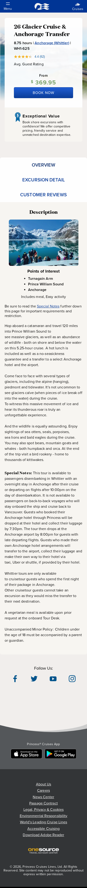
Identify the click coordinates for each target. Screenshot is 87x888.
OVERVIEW (43, 165)
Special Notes (48, 306)
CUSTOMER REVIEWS (43, 194)
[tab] (43, 165)
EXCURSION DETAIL (43, 180)
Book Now (43, 92)
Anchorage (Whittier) (52, 43)
